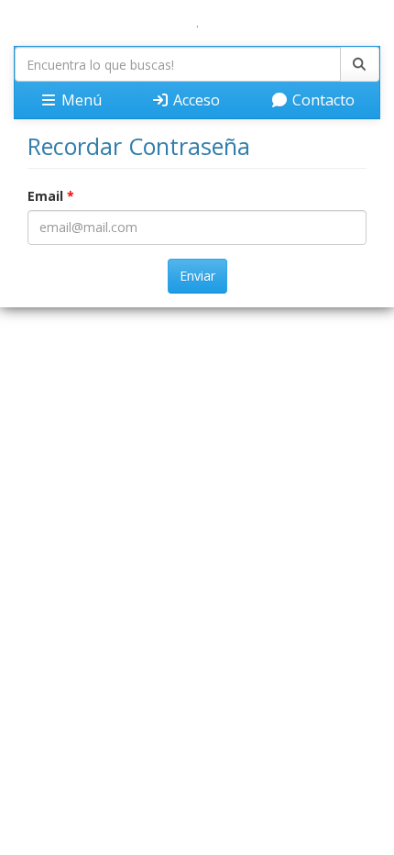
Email (50, 196)
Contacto (322, 100)
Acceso (195, 100)
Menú (80, 100)
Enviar (197, 275)
